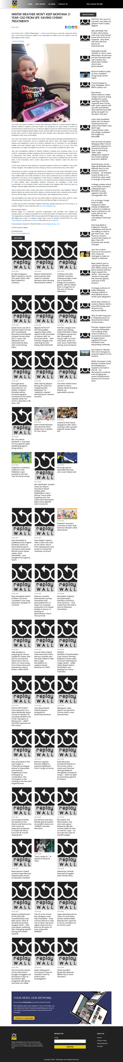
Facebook (35, 220)
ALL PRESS (51, 4)
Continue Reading (18, 41)
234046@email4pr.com (51, 224)
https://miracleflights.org (21, 233)
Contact (100, 1046)
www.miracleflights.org (47, 206)
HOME (30, 4)
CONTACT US (63, 4)
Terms (99, 1038)
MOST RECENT (40, 4)
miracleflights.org (18, 220)
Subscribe (70, 1047)
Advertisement (102, 1043)
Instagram (54, 220)
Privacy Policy (102, 1041)
